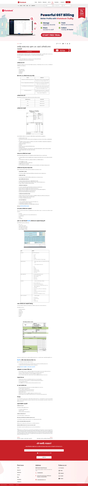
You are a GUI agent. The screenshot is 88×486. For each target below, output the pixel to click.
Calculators (56, 2)
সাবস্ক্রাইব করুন (44, 457)
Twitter (61, 470)
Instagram (62, 473)
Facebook (62, 467)
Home (36, 2)
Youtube (61, 478)
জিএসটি (24, 5)
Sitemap (17, 484)
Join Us (49, 2)
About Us (39, 2)
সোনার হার (21, 5)
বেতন (29, 5)
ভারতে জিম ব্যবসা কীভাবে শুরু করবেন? (23, 206)
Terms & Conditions (4, 484)
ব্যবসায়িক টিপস (33, 5)
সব (18, 5)
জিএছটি (46, 5)
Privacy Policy (11, 484)
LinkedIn (61, 475)
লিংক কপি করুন (58, 43)
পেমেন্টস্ (27, 5)
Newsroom (45, 2)
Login (68, 2)
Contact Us (62, 2)
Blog (52, 2)
